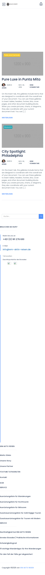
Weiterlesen (7, 117)
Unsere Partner (6, 466)
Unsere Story (5, 461)
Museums (8, 127)
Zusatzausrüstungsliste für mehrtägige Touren (20, 513)
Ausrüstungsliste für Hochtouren (14, 502)
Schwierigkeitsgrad (8, 543)
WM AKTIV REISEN (27, 567)
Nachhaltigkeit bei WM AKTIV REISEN (15, 532)
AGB (2, 483)
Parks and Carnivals (12, 55)
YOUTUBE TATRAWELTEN (10, 472)
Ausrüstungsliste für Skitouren (13, 507)
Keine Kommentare (34, 86)
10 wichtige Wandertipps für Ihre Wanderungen (20, 548)
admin (7, 86)
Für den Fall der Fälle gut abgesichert (16, 554)
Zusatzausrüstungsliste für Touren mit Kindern (20, 518)
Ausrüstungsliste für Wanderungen (15, 496)
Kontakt (3, 477)
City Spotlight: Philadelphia (14, 153)
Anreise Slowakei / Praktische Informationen (19, 537)
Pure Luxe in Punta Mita (21, 79)
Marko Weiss (5, 455)
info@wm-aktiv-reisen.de (17, 249)
